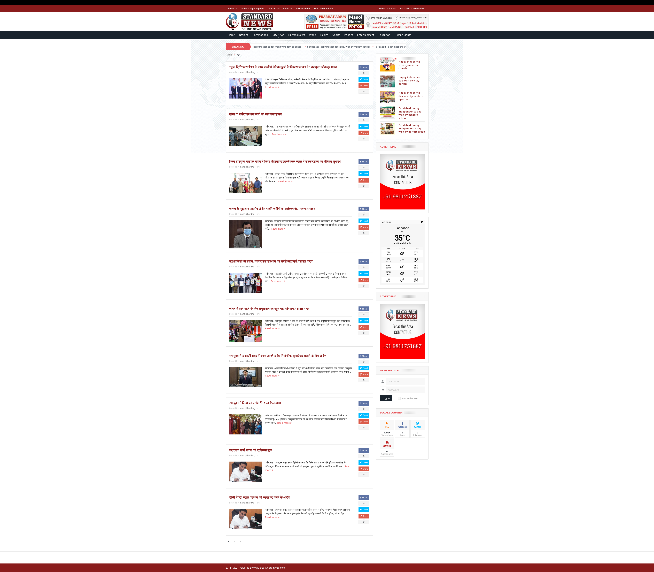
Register (287, 8)
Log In (386, 398)
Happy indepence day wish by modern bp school (411, 96)
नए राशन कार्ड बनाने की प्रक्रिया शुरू (250, 450)
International (261, 34)
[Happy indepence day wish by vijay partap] (387, 81)
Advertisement (303, 8)
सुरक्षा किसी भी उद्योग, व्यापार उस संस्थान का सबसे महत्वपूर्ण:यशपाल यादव (271, 261)
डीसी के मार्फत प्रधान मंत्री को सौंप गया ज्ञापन (255, 114)
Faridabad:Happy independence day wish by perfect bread (358, 46)
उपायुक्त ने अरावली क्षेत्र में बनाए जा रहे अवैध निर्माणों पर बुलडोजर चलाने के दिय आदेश (277, 355)
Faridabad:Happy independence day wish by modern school (291, 46)
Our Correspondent (324, 8)
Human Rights (403, 34)
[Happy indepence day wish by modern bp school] (387, 97)
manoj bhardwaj (247, 72)
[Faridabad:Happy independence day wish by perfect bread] (387, 129)
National (244, 34)
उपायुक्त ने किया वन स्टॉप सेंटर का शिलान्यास (255, 403)
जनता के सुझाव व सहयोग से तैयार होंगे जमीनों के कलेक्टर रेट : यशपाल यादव (272, 208)
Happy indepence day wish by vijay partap (409, 80)
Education (384, 34)
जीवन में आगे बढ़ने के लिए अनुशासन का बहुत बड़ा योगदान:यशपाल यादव (269, 308)
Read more (271, 87)
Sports (336, 34)
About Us (232, 8)
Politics (348, 34)
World (312, 34)
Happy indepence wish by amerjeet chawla (409, 65)
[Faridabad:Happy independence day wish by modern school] (387, 112)
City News (278, 34)
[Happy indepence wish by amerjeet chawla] (387, 66)
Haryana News (296, 34)
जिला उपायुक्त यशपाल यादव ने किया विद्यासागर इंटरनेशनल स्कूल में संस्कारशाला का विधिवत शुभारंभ (285, 161)
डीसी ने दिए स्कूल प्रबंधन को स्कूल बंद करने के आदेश (259, 497)
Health (324, 34)
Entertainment (365, 34)
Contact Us (274, 8)
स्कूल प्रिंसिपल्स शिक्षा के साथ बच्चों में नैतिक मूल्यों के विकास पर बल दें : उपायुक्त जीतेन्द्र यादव (283, 67)
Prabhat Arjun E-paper (252, 8)
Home (231, 34)
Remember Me (409, 398)
